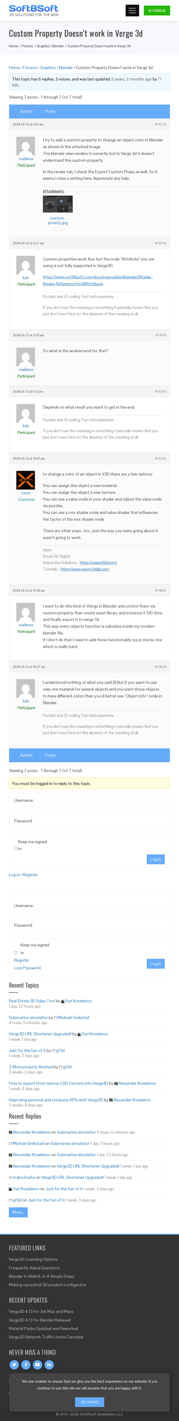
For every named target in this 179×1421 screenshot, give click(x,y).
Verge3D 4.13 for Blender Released (40, 1320)
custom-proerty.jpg (58, 220)
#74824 (160, 667)
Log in (14, 874)
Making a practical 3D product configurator (47, 1284)
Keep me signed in (32, 845)
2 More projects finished (31, 1066)
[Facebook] (26, 1365)
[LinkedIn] (49, 1365)
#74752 (160, 124)
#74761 (161, 335)
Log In (155, 859)
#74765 (160, 459)
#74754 (160, 243)
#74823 (160, 591)
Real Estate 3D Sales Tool (32, 1000)
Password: (23, 821)
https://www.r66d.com (98, 562)
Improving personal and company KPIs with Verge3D (56, 1099)
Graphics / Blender (56, 67)
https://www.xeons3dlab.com (85, 569)
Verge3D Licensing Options (33, 1259)
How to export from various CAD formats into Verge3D (58, 1083)
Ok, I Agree (89, 1402)
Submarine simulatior (28, 1017)
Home (14, 67)
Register (30, 874)
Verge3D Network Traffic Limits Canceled (46, 1337)
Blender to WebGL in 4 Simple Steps (41, 1276)
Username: (24, 800)
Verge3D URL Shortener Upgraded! (40, 1033)
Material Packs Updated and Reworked (43, 1328)
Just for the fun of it (27, 1050)
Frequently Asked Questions (34, 1268)
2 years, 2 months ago (131, 79)
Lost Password (27, 968)
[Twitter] (14, 1365)
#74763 (160, 392)
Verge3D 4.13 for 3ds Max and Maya (41, 1311)
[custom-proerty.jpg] (58, 204)
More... (18, 1212)
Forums (30, 67)
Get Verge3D (156, 10)
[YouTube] (37, 1365)
